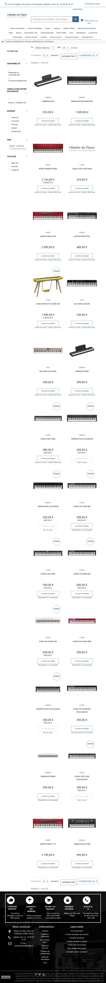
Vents (11, 33)
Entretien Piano (87, 37)
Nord (14, 124)
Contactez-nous (92, 3)
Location (43, 37)
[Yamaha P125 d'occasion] (48, 688)
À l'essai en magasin (17, 81)
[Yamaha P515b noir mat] (82, 80)
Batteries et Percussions (87, 28)
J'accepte (6, 977)
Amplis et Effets (69, 28)
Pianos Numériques (35, 28)
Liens (45, 963)
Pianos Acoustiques (17, 28)
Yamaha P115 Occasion (82, 439)
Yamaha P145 (48, 101)
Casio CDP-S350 (48, 574)
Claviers (48, 28)
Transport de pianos (76, 938)
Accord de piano (77, 931)
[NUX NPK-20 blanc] (48, 351)
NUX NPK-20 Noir (82, 304)
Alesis (15, 117)
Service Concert (56, 37)
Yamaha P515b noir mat (82, 101)
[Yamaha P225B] (82, 351)
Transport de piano (72, 37)
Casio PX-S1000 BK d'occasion (81, 710)
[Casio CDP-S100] (48, 418)
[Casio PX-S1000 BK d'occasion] (82, 688)
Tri (32, 47)
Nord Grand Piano (48, 169)
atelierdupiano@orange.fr (23, 946)
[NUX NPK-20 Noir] (82, 283)
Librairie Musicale (47, 33)
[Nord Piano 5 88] (48, 216)
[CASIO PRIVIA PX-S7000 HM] (48, 283)
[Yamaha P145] (48, 80)
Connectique (17, 37)
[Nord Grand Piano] (48, 148)
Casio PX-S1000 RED (82, 641)
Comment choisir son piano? (77, 952)
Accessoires (93, 33)
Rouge (15, 170)
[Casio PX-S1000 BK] (82, 486)
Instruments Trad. (31, 33)
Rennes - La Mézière (17, 103)
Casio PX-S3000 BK (81, 574)
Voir (59, 47)
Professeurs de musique (77, 945)
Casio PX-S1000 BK (81, 506)
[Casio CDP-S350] (48, 553)
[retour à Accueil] (2, 42)
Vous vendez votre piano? (77, 948)
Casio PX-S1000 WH (48, 641)
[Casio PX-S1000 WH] (48, 621)
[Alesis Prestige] (82, 216)
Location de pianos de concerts (77, 934)
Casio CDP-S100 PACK (82, 169)
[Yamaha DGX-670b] (82, 823)
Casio (15, 121)
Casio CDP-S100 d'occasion (82, 777)
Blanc (15, 163)
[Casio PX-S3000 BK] (82, 553)
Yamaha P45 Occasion (48, 506)
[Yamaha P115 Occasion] (82, 418)
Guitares (57, 28)
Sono (71, 33)
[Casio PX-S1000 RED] (82, 621)
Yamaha (16, 131)
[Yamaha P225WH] (48, 756)
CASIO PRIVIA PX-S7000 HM (48, 304)
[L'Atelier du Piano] (17, 15)
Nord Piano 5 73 (48, 844)
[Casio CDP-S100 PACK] (82, 148)
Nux (14, 128)
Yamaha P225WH (47, 776)
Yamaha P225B (82, 371)
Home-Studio (61, 33)
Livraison (45, 931)
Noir (15, 166)
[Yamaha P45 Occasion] (48, 486)
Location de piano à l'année (77, 941)
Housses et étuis (31, 37)
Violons (18, 33)
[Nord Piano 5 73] (48, 823)
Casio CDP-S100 (48, 439)
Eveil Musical (80, 33)
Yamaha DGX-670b (82, 844)
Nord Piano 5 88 (48, 236)
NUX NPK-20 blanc (47, 371)
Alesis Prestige (82, 236)
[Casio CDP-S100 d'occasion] (82, 756)
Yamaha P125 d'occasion (48, 709)
